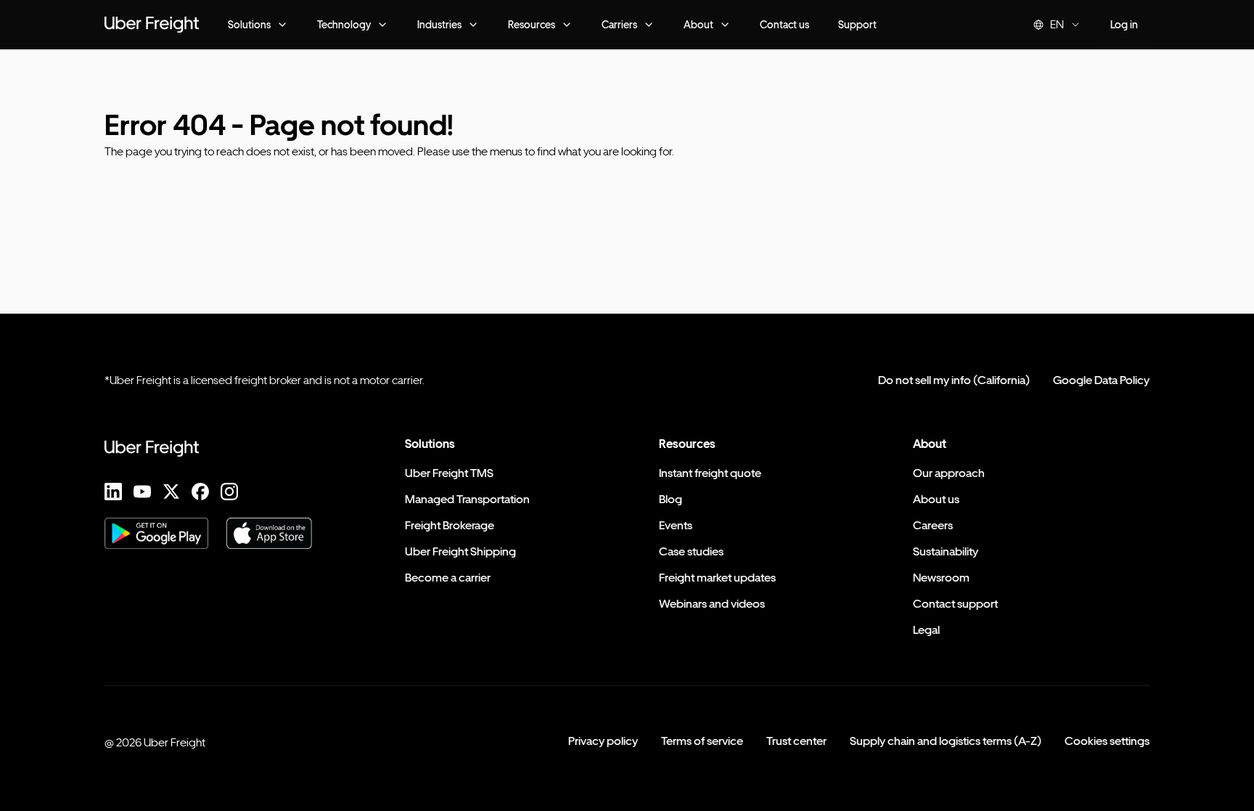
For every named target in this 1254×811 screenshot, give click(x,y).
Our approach (949, 473)
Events (675, 525)
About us (936, 499)
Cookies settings (1107, 741)
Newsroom (941, 577)
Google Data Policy (1101, 380)
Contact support (955, 604)
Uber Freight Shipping (460, 551)
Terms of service (702, 741)
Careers (933, 525)
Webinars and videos (712, 604)
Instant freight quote (710, 473)
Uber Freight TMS (449, 473)
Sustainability (945, 551)
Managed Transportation (467, 499)
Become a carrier (448, 577)
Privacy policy (603, 741)
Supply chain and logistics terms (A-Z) (945, 741)
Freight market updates (717, 577)
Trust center (796, 741)
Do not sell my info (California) (954, 380)
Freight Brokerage (449, 525)
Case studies (691, 551)
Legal (926, 630)
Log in (1124, 24)
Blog (670, 499)
